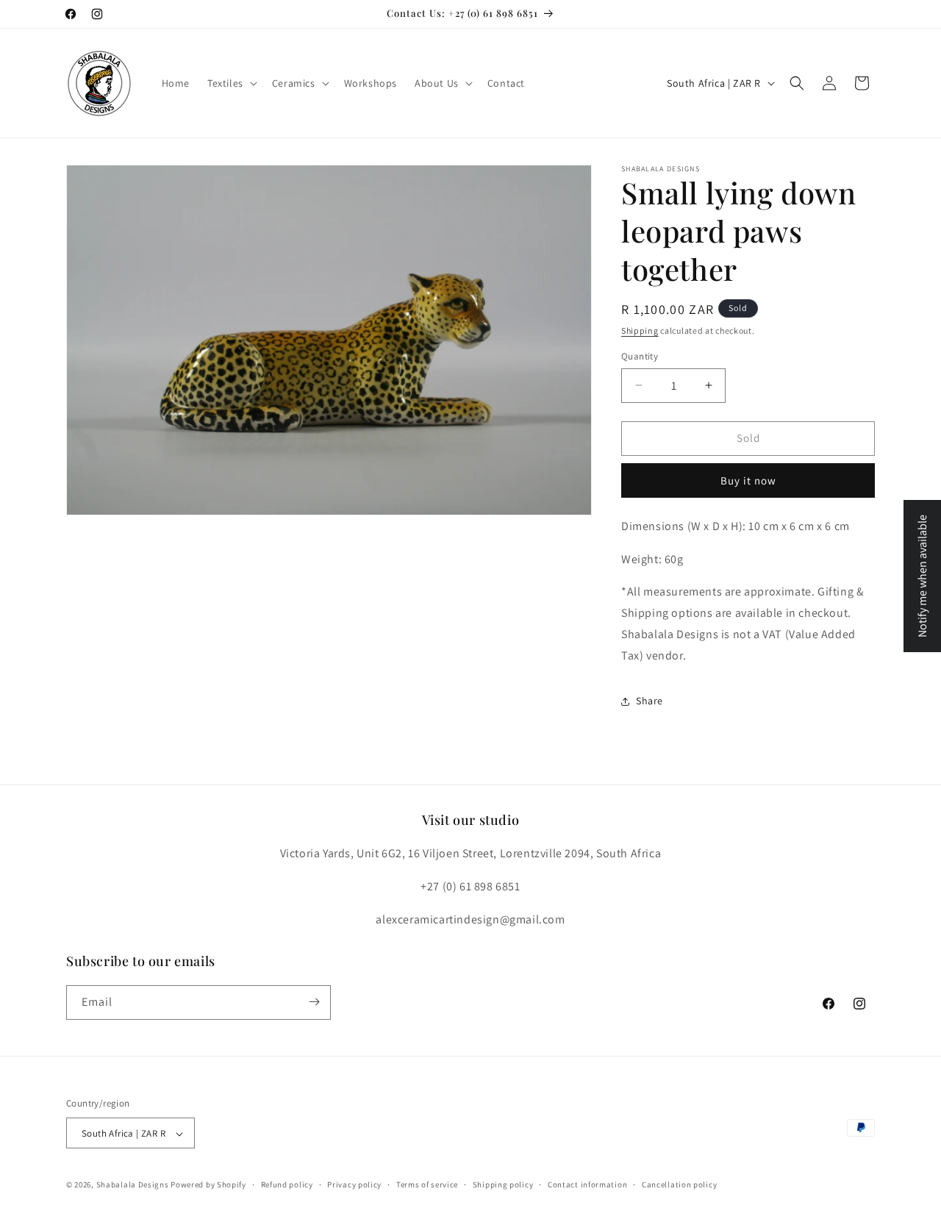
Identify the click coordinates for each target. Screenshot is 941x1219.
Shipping (640, 330)
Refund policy (287, 1184)
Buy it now (748, 480)
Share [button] (649, 700)
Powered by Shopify (208, 1185)
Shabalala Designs (132, 1185)
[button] (230, 83)
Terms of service (427, 1184)
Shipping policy (503, 1184)
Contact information (587, 1184)
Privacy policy (354, 1184)
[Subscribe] (314, 1001)
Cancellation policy (679, 1184)
